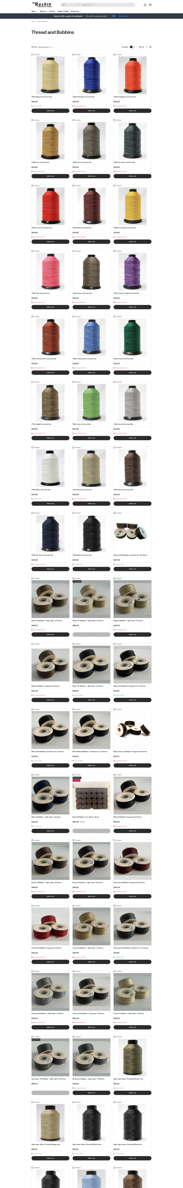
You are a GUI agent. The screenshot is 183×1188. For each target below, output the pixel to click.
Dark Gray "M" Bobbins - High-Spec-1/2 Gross (49, 1079)
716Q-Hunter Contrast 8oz (124, 359)
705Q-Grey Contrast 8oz (82, 162)
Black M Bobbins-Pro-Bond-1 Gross (86, 817)
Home (33, 21)
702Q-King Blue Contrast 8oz (84, 97)
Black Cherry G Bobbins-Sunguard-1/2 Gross (130, 752)
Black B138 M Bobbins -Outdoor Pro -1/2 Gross (90, 752)
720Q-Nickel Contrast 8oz (123, 424)
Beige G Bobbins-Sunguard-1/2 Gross (46, 686)
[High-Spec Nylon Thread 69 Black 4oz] (132, 1123)
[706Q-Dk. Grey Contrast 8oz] (132, 141)
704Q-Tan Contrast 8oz (40, 162)
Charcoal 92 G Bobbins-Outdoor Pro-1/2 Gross (131, 948)
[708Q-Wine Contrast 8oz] (91, 206)
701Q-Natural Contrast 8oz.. (42, 97)
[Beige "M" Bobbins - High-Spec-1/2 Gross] (91, 599)
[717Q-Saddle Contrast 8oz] (50, 403)
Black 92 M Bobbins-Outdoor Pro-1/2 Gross (48, 752)
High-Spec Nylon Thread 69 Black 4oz (128, 1144)
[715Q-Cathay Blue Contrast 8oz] (91, 337)
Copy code (124, 16)
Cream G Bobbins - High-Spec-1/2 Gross (129, 1013)
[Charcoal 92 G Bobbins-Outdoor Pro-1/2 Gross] (132, 926)
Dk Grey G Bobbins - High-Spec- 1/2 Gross (88, 1079)
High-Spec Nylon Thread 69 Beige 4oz (46, 1144)
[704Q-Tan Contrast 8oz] (50, 141)
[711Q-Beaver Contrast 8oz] (91, 272)
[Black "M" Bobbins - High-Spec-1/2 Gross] (91, 665)
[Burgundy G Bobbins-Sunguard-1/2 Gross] (132, 861)
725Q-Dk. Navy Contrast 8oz (42, 555)
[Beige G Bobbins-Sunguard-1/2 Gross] (50, 665)
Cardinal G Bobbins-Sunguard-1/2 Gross (47, 948)
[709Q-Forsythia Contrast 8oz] (132, 206)
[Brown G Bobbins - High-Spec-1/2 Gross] (50, 861)
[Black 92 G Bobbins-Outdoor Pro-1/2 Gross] (132, 665)
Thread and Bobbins (41, 21)
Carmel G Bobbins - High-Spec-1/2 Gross (88, 948)
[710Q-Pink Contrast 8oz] (50, 272)
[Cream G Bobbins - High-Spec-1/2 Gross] (132, 992)
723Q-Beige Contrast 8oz (82, 490)
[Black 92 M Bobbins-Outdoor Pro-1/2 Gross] (50, 730)
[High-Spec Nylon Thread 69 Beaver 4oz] (132, 1057)
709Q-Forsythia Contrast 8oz (125, 228)
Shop (33, 11)
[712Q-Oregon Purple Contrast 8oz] (132, 272)
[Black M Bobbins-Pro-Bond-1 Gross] (91, 795)
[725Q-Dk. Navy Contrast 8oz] (50, 534)
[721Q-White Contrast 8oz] (50, 468)
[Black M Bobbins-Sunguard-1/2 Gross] (132, 795)
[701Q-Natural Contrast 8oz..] (50, 75)
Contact (52, 11)
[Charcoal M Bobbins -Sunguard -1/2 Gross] (91, 992)
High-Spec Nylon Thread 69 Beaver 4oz (128, 1079)
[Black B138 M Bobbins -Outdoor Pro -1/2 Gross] (91, 730)
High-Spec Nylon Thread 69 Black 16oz (87, 1144)
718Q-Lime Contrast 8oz (82, 424)
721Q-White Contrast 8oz (41, 490)
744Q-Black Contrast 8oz (82, 555)
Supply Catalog (63, 11)
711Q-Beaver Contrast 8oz (82, 293)
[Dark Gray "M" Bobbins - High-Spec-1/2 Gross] (50, 1057)
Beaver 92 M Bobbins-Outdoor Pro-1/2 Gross (130, 555)
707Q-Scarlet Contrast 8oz (42, 228)
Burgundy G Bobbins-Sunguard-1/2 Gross (129, 883)
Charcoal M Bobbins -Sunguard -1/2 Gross (88, 1013)
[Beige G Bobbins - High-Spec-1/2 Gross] (132, 599)
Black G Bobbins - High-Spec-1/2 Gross (46, 817)
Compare (125, 47)
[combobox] (97, 5)
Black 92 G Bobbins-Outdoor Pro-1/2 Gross (130, 686)
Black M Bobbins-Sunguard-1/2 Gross (128, 817)
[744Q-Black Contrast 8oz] (91, 534)
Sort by (34, 47)
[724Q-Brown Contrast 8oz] (132, 468)
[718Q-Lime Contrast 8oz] (91, 403)
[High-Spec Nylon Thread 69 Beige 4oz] (50, 1123)
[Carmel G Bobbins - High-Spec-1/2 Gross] (91, 926)
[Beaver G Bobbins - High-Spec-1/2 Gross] (50, 599)
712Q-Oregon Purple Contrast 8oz (126, 293)
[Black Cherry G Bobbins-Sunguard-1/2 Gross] (132, 730)
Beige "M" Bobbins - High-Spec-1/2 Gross (88, 621)
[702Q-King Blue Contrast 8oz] (91, 75)
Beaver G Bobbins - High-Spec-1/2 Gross (47, 621)
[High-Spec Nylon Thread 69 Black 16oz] (91, 1123)
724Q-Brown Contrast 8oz (123, 490)
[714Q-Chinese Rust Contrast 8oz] (50, 337)
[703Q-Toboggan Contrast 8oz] (132, 75)
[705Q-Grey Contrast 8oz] (91, 141)
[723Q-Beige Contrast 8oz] (91, 468)
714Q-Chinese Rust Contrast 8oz (44, 359)
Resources (75, 11)
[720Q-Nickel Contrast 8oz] (132, 403)
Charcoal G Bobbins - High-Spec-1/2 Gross (48, 1013)
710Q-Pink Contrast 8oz (40, 293)
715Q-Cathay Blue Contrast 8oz (84, 359)
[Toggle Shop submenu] (37, 11)
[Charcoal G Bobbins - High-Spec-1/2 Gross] (50, 992)
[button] (150, 5)
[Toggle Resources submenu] (80, 11)
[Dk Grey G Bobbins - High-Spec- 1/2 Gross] (91, 1057)
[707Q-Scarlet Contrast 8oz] (50, 206)
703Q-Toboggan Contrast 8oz (125, 97)
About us (43, 11)
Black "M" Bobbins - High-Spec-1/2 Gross (88, 686)
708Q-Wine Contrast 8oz (82, 228)
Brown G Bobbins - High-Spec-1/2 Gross (47, 883)
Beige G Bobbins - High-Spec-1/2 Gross (128, 621)
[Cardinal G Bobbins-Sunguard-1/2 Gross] (50, 926)
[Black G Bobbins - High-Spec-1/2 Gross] (50, 795)
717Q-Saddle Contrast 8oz (41, 424)
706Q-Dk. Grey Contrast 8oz (124, 162)
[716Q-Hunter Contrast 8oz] (132, 337)
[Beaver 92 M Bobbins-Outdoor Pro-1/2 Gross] (132, 534)
